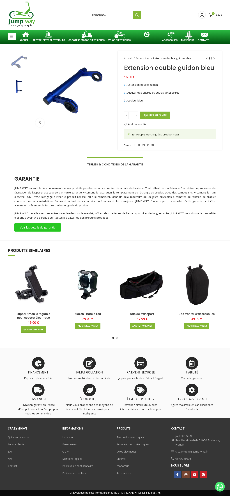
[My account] (202, 15)
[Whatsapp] (220, 487)
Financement (69, 444)
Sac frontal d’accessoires (197, 314)
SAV (10, 451)
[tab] (115, 162)
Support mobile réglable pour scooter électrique (33, 316)
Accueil (128, 58)
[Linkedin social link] (148, 145)
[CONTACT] (203, 35)
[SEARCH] (137, 15)
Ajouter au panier (155, 115)
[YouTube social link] (194, 474)
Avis (10, 458)
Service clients (16, 444)
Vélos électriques (126, 451)
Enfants (121, 458)
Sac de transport (142, 314)
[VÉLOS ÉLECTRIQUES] (119, 35)
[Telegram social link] (152, 145)
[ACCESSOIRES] (170, 35)
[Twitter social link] (139, 145)
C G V (65, 451)
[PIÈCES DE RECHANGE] (146, 35)
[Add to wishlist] (56, 273)
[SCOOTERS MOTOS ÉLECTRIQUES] (86, 35)
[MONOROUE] (187, 35)
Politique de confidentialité (77, 466)
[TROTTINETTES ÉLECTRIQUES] (49, 35)
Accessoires (143, 58)
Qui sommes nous (18, 437)
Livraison (67, 437)
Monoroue (123, 466)
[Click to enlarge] (39, 122)
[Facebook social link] (135, 145)
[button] (12, 36)
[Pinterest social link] (143, 145)
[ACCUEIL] (24, 35)
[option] (19, 62)
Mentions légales (72, 458)
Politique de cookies (74, 473)
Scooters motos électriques (133, 444)
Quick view (56, 265)
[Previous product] (207, 58)
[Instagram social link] (186, 474)
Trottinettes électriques (130, 437)
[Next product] (214, 58)
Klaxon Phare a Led (88, 314)
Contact (12, 466)
